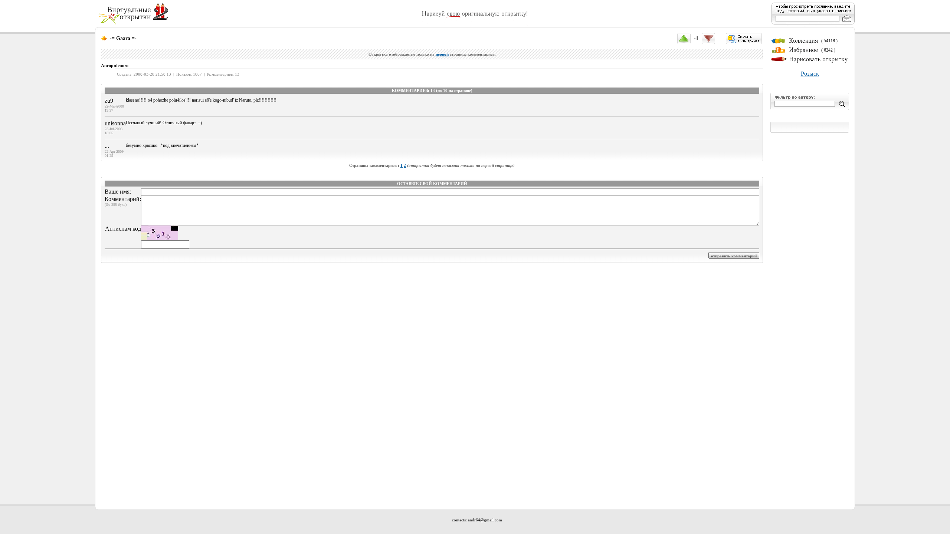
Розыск (810, 73)
